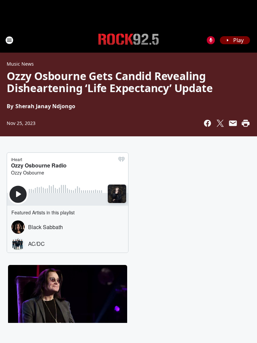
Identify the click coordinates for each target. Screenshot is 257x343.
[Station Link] (128, 40)
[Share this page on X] (220, 123)
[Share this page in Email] (233, 123)
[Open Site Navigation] (9, 40)
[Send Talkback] (211, 40)
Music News (20, 64)
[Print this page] (245, 123)
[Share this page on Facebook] (207, 123)
